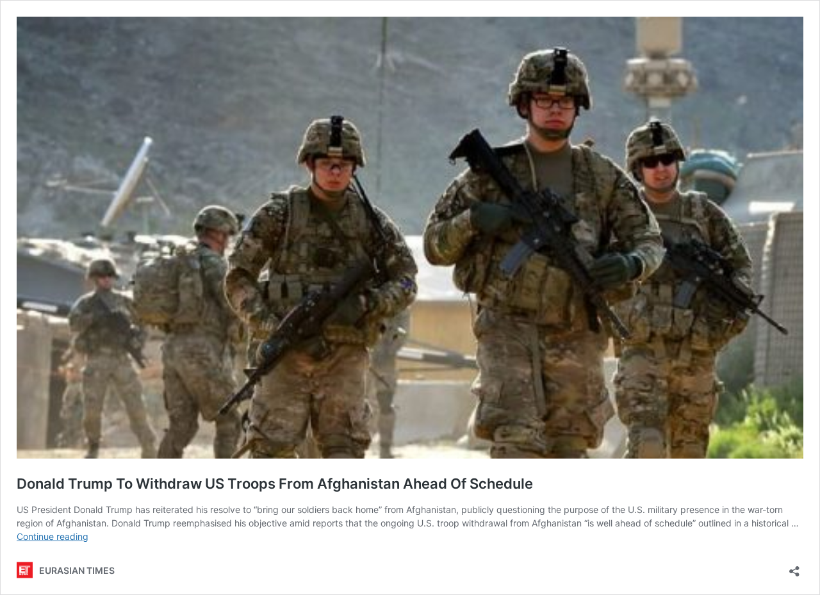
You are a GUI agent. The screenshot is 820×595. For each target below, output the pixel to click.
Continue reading (52, 536)
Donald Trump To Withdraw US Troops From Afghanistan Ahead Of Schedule (275, 483)
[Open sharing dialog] (794, 567)
